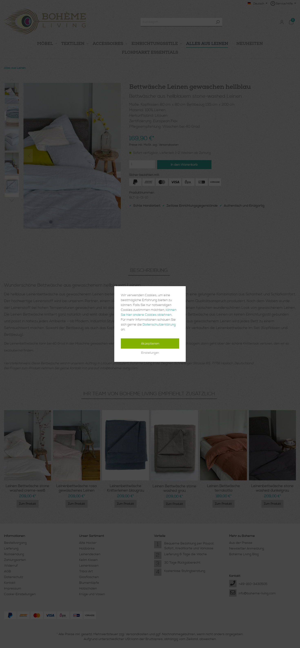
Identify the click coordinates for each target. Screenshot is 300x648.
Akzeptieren (150, 343)
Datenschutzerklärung (159, 324)
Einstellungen (150, 353)
